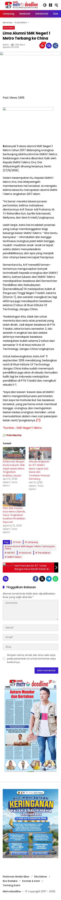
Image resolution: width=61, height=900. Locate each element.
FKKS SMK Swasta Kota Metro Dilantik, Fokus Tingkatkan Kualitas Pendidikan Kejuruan (14, 515)
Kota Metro (9, 27)
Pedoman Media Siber (16, 876)
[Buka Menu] (50, 5)
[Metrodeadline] (21, 5)
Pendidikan (44, 552)
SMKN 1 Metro (14, 557)
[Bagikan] (55, 46)
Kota (18, 542)
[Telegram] (49, 579)
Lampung (32, 542)
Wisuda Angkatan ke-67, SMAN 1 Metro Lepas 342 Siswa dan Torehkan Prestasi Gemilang (39, 470)
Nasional (26, 552)
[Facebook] (35, 579)
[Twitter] (42, 579)
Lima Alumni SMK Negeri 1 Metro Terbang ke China (30, 547)
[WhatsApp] (55, 579)
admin (6, 45)
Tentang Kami (11, 885)
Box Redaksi (10, 881)
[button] (45, 5)
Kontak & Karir (31, 881)
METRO (11, 552)
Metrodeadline (12, 891)
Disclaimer (40, 876)
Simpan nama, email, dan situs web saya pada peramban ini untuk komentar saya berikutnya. (31, 658)
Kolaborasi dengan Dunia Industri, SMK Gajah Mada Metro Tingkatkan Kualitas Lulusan (14, 468)
